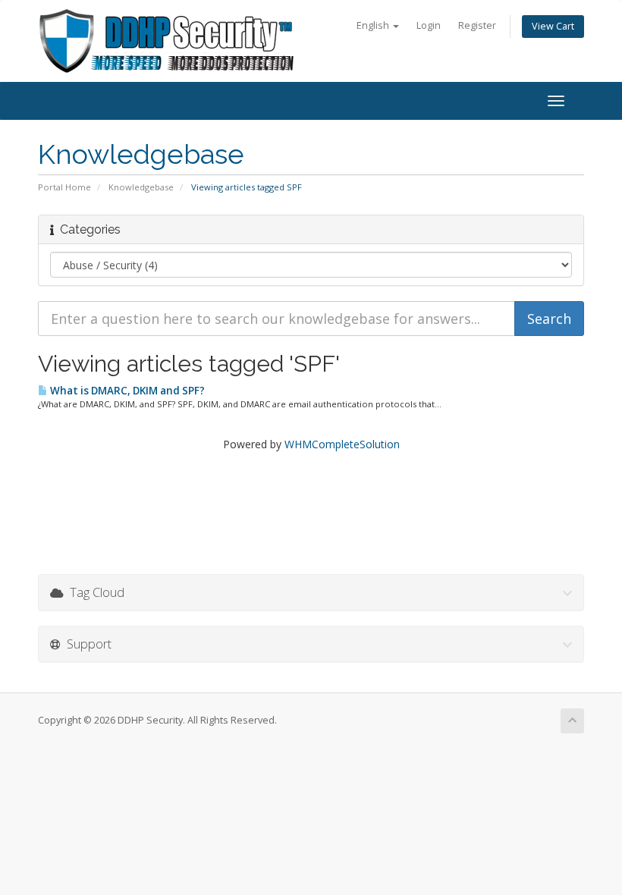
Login (428, 25)
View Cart (553, 26)
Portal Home (64, 187)
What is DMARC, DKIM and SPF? (126, 390)
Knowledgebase (141, 187)
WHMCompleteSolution (342, 444)
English (374, 25)
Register (477, 25)
